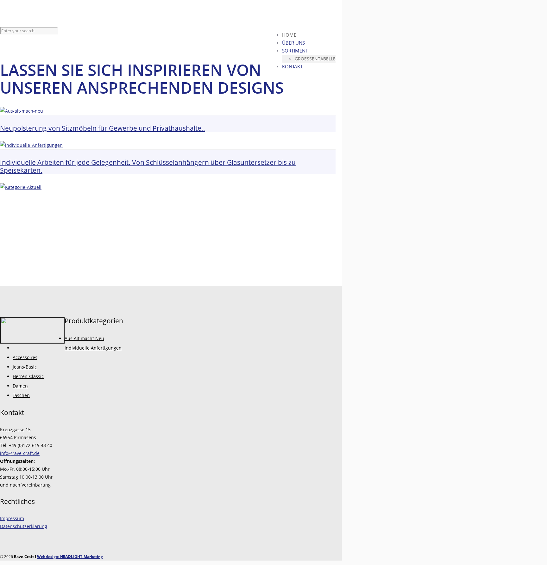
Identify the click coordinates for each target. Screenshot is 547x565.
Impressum (12, 518)
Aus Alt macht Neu (84, 338)
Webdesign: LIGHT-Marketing (70, 556)
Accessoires (25, 357)
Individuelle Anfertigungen (93, 348)
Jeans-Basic (25, 367)
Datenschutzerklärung (23, 526)
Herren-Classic (28, 376)
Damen (20, 386)
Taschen (21, 395)
